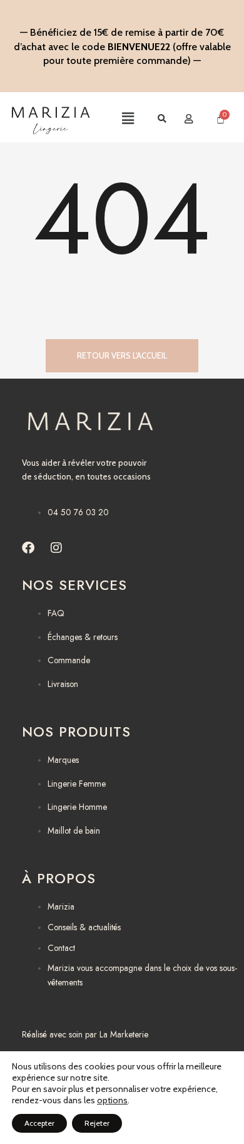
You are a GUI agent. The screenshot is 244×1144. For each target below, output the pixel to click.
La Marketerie (123, 1034)
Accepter (39, 1123)
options (112, 1100)
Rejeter (96, 1123)
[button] (116, 119)
